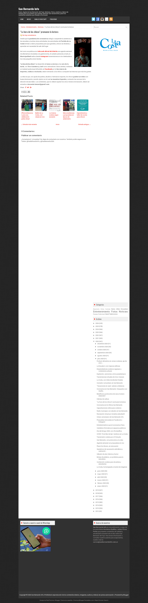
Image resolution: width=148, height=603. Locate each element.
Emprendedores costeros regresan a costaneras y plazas (109, 370)
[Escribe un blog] (24, 92)
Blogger (126, 595)
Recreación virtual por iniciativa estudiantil (111, 414)
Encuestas (124, 309)
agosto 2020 (101, 356)
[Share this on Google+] (30, 87)
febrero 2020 (101, 483)
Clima (102, 309)
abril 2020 (100, 477)
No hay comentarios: (29, 35)
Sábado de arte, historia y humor (107, 454)
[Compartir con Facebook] (29, 92)
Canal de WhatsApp (40, 19)
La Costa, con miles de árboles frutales (110, 380)
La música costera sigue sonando (53, 115)
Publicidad (53, 19)
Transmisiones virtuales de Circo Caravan (110, 377)
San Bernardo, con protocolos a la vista (110, 440)
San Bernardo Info (28, 9)
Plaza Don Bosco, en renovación (107, 446)
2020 (97, 341)
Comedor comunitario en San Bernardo (110, 383)
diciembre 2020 (102, 344)
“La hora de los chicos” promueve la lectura (39, 32)
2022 (97, 335)
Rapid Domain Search (101, 600)
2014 (97, 505)
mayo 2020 (101, 474)
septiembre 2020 (103, 353)
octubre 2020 (101, 350)
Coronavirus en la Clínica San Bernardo (109, 405)
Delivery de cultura (103, 399)
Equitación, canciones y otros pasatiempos (111, 374)
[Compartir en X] (27, 92)
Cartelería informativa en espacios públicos (111, 428)
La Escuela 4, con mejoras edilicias (108, 366)
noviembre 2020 (102, 347)
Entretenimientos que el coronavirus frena (110, 425)
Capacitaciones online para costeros (109, 408)
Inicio (57, 124)
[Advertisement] (55, 207)
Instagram (44, 56)
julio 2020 (100, 359)
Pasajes (95, 314)
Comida (107, 309)
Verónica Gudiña (109, 529)
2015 (97, 502)
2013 (97, 508)
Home (21, 19)
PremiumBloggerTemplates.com (83, 600)
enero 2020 (101, 486)
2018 (97, 493)
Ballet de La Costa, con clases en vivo (40, 115)
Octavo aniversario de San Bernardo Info (110, 417)
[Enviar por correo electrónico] (22, 92)
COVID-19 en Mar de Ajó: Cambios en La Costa (112, 434)
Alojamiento (96, 309)
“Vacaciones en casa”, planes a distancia (110, 386)
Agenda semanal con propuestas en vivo (110, 443)
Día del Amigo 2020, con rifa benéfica (109, 431)
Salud (107, 314)
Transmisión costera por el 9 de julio (109, 437)
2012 (97, 511)
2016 (97, 499)
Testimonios (113, 314)
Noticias (40, 27)
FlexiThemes (50, 600)
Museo (29, 19)
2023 (97, 332)
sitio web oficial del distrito (47, 51)
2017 (97, 496)
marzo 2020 (101, 480)
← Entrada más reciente (29, 124)
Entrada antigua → (84, 124)
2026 (97, 323)
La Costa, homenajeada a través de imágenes (112, 467)
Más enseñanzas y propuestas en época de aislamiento (68, 116)
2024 (97, 329)
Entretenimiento (31, 27)
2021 (97, 338)
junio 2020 (100, 471)
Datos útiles (115, 309)
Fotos (114, 311)
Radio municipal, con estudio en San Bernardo (112, 411)
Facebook (48, 69)
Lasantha (69, 600)
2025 (97, 326)
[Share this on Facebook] (26, 87)
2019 (97, 490)
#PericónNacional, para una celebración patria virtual (27, 116)
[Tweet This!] (28, 87)
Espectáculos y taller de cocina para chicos (82, 115)
